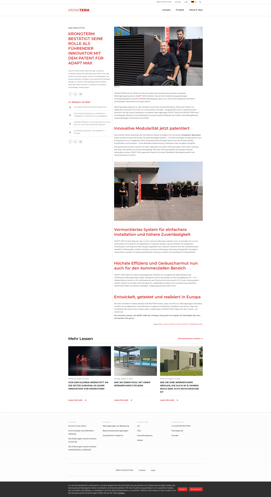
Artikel (140, 440)
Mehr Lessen (80, 338)
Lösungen (166, 10)
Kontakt (178, 2)
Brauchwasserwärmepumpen (115, 431)
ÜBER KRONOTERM (164, 2)
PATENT (184, 324)
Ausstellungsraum (145, 436)
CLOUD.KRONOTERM (181, 426)
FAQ (139, 431)
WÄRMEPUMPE (196, 324)
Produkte (180, 10)
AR (138, 426)
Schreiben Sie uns (191, 315)
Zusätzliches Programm (113, 436)
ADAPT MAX (141, 96)
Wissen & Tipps (196, 10)
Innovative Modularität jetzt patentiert (88, 107)
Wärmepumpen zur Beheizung (116, 426)
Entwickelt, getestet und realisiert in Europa (87, 132)
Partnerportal (177, 431)
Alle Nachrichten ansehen (189, 339)
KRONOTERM (174, 324)
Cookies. (121, 493)
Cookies (141, 470)
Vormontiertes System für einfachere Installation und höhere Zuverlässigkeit (88, 114)
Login (186, 2)
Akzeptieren (196, 489)
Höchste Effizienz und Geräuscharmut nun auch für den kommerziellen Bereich (90, 123)
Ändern (182, 489)
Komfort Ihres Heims (77, 426)
